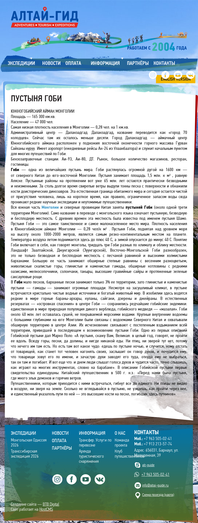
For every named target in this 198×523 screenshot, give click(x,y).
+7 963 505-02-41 (153, 438)
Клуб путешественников (129, 454)
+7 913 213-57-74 (153, 444)
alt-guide (148, 465)
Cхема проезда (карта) (158, 494)
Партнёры (62, 448)
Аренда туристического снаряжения (91, 456)
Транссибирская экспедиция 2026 (25, 454)
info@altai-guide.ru (155, 485)
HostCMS (46, 509)
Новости (60, 433)
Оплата (59, 440)
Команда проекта (122, 443)
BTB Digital (51, 504)
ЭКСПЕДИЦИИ (23, 433)
